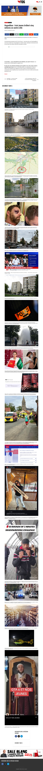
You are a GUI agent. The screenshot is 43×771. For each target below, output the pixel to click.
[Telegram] (21, 736)
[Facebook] (16, 736)
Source (5, 73)
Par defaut (6, 22)
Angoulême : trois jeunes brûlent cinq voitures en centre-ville (19, 26)
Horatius (5, 30)
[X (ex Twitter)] (19, 736)
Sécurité (10, 22)
